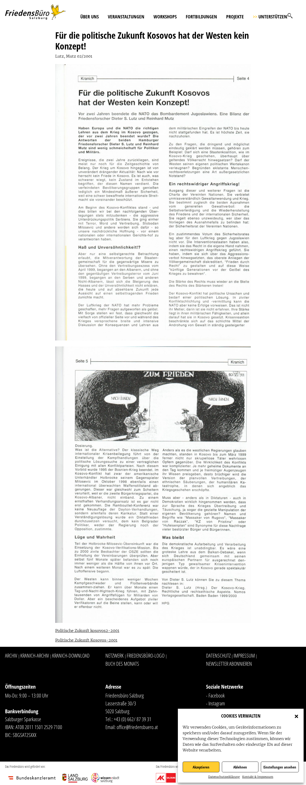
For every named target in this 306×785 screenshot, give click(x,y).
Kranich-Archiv (34, 655)
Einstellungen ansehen (279, 767)
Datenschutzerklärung (224, 777)
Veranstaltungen (126, 16)
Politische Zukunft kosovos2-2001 (87, 630)
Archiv (11, 655)
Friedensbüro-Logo (145, 655)
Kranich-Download (71, 655)
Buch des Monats (122, 663)
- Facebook (215, 695)
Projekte (235, 16)
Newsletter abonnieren (229, 663)
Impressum (244, 655)
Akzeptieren (201, 767)
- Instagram (215, 703)
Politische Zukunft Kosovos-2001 (86, 640)
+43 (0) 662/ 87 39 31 (132, 719)
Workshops (165, 16)
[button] (296, 716)
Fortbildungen (201, 16)
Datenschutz (218, 655)
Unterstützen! (270, 16)
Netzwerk (114, 655)
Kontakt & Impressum (257, 777)
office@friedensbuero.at (137, 726)
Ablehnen (240, 767)
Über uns (89, 16)
